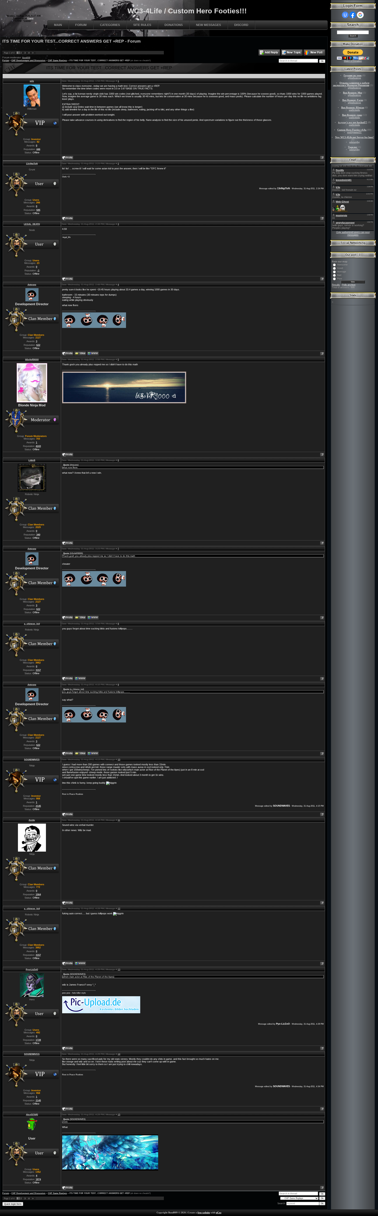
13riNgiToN (32, 163)
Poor (339, 278)
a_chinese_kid (32, 623)
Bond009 (26, 58)
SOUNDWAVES (32, 759)
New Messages (208, 25)
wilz (32, 81)
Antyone (32, 284)
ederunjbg (354, 142)
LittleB (31, 460)
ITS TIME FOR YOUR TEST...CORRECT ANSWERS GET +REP (99, 60)
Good (340, 268)
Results (336, 284)
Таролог (352, 147)
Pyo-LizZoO (32, 969)
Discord (241, 25)
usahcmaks (354, 110)
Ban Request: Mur (352, 93)
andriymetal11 (354, 132)
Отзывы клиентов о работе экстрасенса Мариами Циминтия (351, 84)
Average (341, 271)
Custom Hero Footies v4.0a (351, 130)
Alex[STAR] (32, 1114)
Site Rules (142, 25)
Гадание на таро (353, 75)
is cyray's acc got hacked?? (352, 122)
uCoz (218, 1212)
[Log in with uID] (345, 15)
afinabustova (354, 78)
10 (119, 759)
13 (119, 969)
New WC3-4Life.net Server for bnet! (354, 137)
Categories (110, 25)
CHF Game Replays (57, 60)
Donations (173, 25)
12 (119, 908)
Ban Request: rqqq (352, 115)
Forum (81, 25)
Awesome (342, 264)
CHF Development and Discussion (28, 60)
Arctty (32, 820)
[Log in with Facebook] (352, 15)
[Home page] (93, 353)
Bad (339, 275)
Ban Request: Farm (352, 100)
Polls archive (348, 284)
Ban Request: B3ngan (352, 107)
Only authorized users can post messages (353, 233)
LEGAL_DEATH (32, 224)
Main (58, 25)
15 (119, 1114)
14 (119, 1054)
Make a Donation (353, 61)
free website (204, 1212)
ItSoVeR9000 (32, 359)
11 (119, 820)
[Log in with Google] (360, 14)
